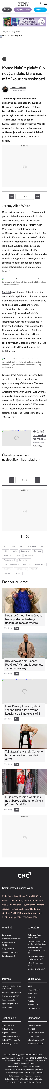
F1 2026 (31, 1001)
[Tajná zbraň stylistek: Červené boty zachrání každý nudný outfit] (24, 736)
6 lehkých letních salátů (36, 969)
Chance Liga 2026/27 (15, 917)
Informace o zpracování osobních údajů (20, 1073)
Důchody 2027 (33, 1036)
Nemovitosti (15, 905)
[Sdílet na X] (27, 536)
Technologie (9, 1018)
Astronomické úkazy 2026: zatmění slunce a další (36, 950)
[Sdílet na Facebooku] (22, 536)
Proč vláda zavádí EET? (10, 996)
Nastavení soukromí (15, 1076)
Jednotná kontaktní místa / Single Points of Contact (24, 1079)
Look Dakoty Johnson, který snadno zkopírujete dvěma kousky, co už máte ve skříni (22, 710)
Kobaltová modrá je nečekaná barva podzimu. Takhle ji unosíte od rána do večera (23, 619)
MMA (30, 986)
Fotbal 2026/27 (34, 990)
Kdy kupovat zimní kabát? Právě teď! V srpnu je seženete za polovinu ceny (24, 665)
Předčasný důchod (34, 1025)
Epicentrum (6, 935)
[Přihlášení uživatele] (40, 3)
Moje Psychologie (10, 896)
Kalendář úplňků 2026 (10, 952)
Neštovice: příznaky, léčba (11, 939)
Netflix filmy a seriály (10, 1044)
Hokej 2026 (32, 994)
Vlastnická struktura (32, 1076)
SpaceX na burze (8, 1025)
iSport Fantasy (16, 900)
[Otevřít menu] (45, 3)
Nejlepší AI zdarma (9, 1033)
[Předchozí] (11, 196)
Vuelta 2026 (31, 917)
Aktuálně (7, 927)
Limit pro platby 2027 (36, 1033)
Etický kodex (11, 1082)
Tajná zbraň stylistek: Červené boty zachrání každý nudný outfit (24, 755)
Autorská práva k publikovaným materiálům (24, 1066)
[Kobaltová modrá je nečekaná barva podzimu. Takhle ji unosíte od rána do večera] (24, 600)
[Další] (37, 196)
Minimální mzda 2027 (36, 1040)
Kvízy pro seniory (8, 949)
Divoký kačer (7, 1007)
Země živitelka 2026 (35, 1044)
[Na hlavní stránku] (24, 4)
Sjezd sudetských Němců (11, 993)
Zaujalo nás (16, 32)
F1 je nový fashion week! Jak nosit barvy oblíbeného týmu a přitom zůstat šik (24, 801)
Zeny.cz (5, 32)
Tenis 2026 (32, 997)
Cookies (39, 1073)
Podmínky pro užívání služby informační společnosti (24, 1070)
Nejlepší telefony (8, 1029)
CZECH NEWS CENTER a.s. (34, 1055)
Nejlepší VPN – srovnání (11, 1040)
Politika (6, 979)
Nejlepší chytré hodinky (11, 1036)
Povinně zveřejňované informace (30, 1082)
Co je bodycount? (8, 956)
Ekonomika (34, 1018)
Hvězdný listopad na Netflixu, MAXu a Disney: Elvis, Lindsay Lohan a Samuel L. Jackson (39, 435)
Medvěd (6, 292)
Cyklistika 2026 (34, 1008)
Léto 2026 (34, 927)
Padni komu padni (8, 1000)
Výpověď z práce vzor (10, 1004)
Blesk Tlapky (26, 896)
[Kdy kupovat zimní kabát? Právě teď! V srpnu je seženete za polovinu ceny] (24, 645)
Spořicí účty (32, 1029)
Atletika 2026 (33, 1005)
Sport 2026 (34, 979)
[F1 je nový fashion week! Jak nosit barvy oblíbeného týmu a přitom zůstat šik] (24, 782)
